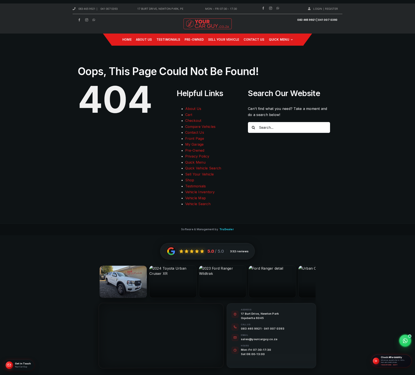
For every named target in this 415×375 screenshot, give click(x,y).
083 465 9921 (87, 9)
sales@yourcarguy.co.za (259, 339)
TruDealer (226, 229)
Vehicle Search (198, 204)
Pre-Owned (194, 150)
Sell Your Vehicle (199, 174)
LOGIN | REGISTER (325, 9)
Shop (189, 180)
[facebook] (263, 8)
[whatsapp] (277, 8)
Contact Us (194, 132)
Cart (188, 115)
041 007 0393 (109, 9)
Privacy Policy (197, 156)
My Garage (194, 144)
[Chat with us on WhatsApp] (405, 341)
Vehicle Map (195, 198)
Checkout (193, 120)
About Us (193, 108)
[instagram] (270, 8)
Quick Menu (195, 162)
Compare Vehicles (200, 126)
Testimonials (195, 186)
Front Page (194, 138)
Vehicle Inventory (200, 192)
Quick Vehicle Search (203, 168)
